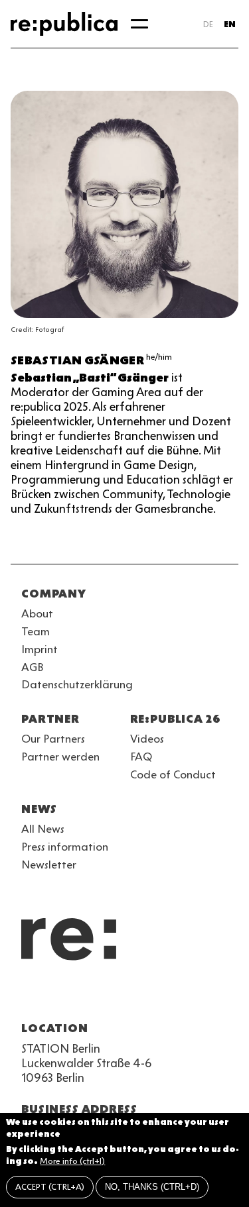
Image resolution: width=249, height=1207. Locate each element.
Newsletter (48, 864)
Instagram (53, 996)
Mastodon (101, 996)
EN (230, 24)
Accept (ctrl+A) (49, 1187)
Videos (147, 738)
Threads (173, 996)
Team (35, 631)
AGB (32, 667)
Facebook (197, 996)
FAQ (141, 756)
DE (208, 24)
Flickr (149, 996)
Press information (64, 846)
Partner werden (60, 756)
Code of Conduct (173, 774)
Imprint (39, 649)
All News (42, 828)
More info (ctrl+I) (72, 1161)
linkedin (125, 996)
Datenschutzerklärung (77, 684)
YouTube (29, 996)
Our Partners (53, 738)
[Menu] (139, 24)
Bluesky (77, 996)
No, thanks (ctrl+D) (152, 1187)
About (37, 613)
